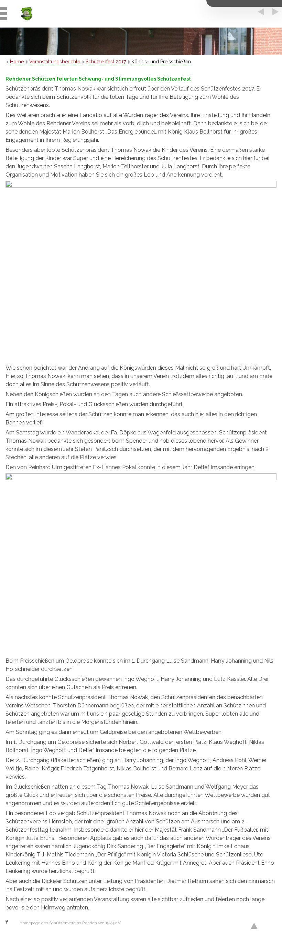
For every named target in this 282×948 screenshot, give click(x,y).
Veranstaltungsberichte (54, 61)
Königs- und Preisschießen (161, 61)
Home (17, 61)
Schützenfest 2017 (106, 61)
